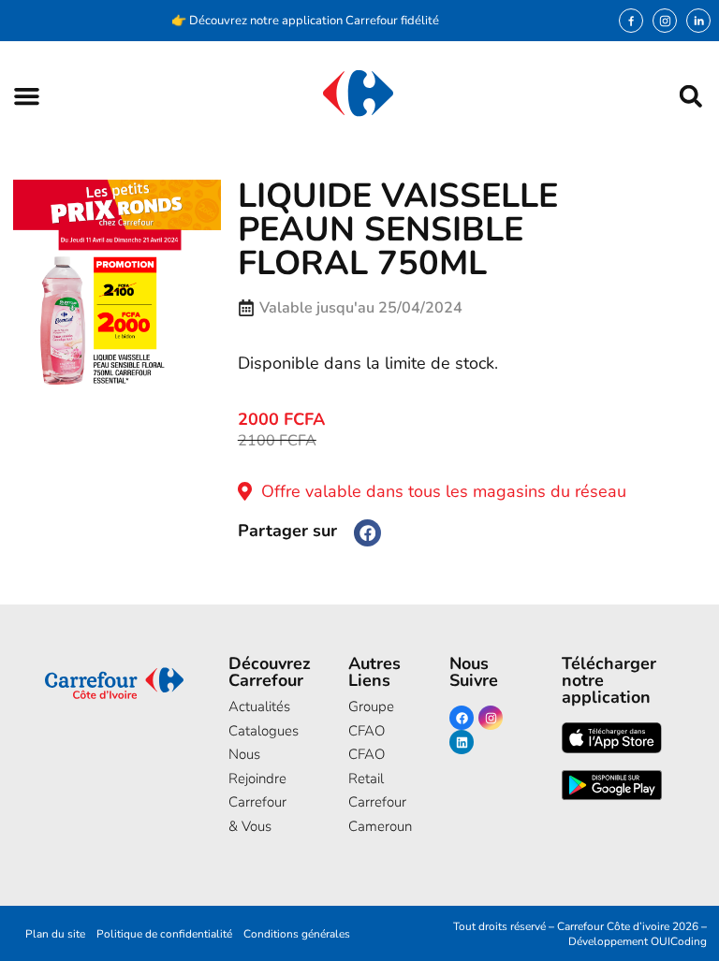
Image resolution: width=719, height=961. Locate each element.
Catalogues (259, 730)
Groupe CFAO (370, 718)
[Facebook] (461, 718)
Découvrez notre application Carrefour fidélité (314, 20)
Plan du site (55, 933)
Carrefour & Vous (257, 814)
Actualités (259, 706)
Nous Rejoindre (257, 766)
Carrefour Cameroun (370, 814)
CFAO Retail (366, 766)
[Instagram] (665, 20)
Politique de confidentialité (164, 933)
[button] (26, 95)
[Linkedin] (461, 742)
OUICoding (679, 941)
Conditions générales (296, 933)
